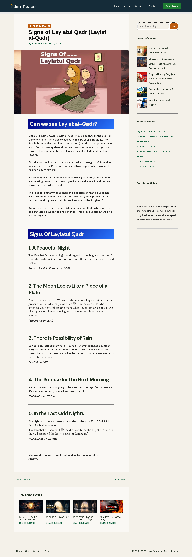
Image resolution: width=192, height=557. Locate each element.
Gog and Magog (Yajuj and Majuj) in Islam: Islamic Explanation (162, 79)
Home (116, 6)
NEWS (140, 156)
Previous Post (22, 479)
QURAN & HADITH (146, 161)
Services (139, 6)
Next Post (122, 479)
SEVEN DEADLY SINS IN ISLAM (28, 518)
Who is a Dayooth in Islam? (57, 518)
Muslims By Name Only (110, 518)
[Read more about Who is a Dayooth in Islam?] (58, 506)
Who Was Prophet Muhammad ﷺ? (83, 518)
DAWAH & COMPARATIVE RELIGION (155, 136)
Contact (153, 6)
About (127, 6)
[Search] (174, 26)
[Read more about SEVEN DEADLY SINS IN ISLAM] (31, 506)
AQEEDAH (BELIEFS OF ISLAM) (152, 131)
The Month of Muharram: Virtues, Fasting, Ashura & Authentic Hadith (162, 64)
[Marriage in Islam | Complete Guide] (142, 51)
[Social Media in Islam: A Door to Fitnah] (142, 92)
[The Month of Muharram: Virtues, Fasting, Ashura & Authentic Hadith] (142, 62)
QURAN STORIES (145, 166)
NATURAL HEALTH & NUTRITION (153, 151)
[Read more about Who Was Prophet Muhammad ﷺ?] (85, 506)
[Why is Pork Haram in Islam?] (142, 103)
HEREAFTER (143, 141)
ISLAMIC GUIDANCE (40, 26)
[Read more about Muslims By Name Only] (111, 506)
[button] (172, 6)
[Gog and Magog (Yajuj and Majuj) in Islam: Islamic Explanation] (142, 77)
